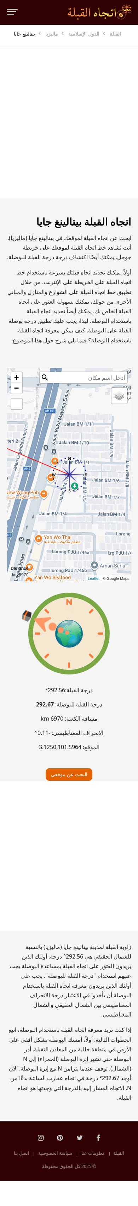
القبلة (119, 1153)
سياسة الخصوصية (55, 1153)
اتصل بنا (21, 1153)
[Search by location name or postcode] (45, 377)
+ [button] (16, 377)
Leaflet (93, 578)
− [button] (16, 388)
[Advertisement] (69, 123)
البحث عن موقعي (69, 774)
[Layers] (119, 396)
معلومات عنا (93, 1153)
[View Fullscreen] (16, 404)
